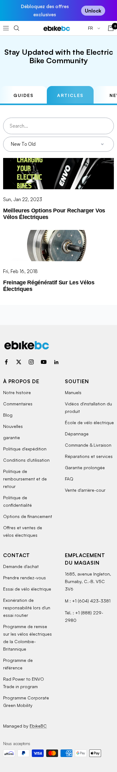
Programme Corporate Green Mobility (26, 701)
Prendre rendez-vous (24, 577)
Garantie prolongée (85, 467)
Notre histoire (17, 392)
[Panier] (111, 28)
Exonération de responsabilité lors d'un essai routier (26, 607)
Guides (23, 95)
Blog (7, 415)
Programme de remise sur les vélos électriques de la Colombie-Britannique (27, 638)
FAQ (69, 478)
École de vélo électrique (89, 422)
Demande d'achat (21, 566)
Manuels (73, 392)
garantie (11, 437)
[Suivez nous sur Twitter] (19, 362)
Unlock (93, 11)
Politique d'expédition (24, 448)
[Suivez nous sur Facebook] (6, 362)
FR (91, 28)
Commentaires (17, 403)
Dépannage (77, 433)
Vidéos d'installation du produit (88, 407)
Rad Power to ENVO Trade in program (23, 682)
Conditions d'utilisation (26, 460)
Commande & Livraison (88, 445)
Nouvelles (13, 426)
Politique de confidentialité (17, 501)
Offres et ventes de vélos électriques (22, 531)
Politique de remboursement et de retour (25, 479)
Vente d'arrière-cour (85, 490)
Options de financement (27, 516)
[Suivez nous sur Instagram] (31, 362)
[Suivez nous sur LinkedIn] (56, 362)
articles (70, 95)
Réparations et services (89, 456)
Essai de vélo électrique (27, 589)
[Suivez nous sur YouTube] (44, 362)
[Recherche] (16, 28)
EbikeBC (38, 726)
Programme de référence (18, 664)
